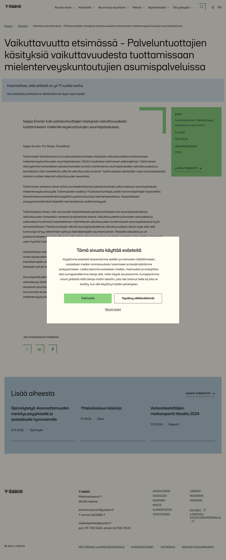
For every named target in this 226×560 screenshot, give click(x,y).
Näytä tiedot (113, 309)
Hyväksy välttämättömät (138, 298)
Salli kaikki (88, 298)
